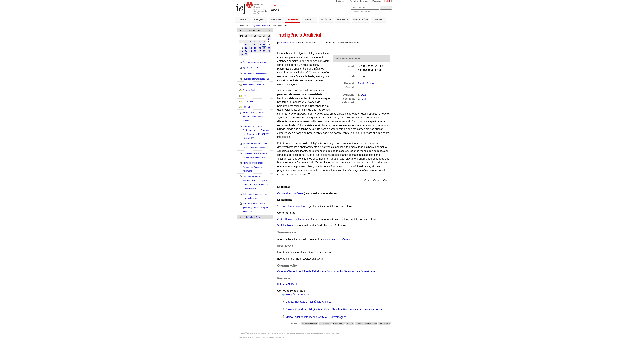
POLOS (378, 19)
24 (246, 51)
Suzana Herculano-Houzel (292, 206)
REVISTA (309, 19)
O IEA (243, 19)
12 (255, 45)
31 (246, 54)
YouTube (354, 1)
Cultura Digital (384, 323)
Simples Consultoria (276, 337)
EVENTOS (293, 19)
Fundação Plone (296, 333)
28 (264, 51)
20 (260, 48)
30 (241, 54)
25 (250, 51)
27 (260, 51)
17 (246, 48)
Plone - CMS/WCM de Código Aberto (256, 333)
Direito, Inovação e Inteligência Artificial (308, 301)
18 (250, 48)
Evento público (325, 323)
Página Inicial (257, 26)
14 (264, 45)
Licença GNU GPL (332, 333)
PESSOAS (276, 19)
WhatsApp (376, 1)
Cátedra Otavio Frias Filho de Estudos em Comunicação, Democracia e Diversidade (326, 271)
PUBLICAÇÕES (360, 19)
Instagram (364, 1)
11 (251, 45)
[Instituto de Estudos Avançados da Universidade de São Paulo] (275, 8)
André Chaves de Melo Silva (293, 219)
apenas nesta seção (362, 11)
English (387, 1)
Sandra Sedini (287, 42)
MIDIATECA (343, 19)
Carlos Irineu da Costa (290, 193)
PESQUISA (259, 19)
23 (241, 51)
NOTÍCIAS (326, 19)
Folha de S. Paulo (287, 284)
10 (246, 45)
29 (269, 51)
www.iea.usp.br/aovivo (338, 239)
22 (269, 48)
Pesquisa (349, 323)
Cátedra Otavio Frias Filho (366, 323)
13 (260, 45)
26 (255, 51)
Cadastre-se (341, 1)
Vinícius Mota (285, 225)
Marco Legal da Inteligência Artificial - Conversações (316, 317)
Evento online (338, 323)
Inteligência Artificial (297, 294)
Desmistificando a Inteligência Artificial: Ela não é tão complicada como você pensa (334, 309)
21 (264, 48)
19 (255, 48)
